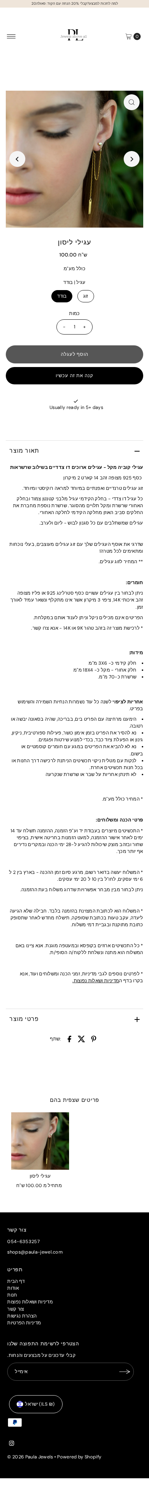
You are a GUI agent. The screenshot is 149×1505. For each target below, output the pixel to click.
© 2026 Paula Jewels (30, 1457)
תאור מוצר (24, 450)
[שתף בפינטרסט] (93, 1039)
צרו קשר (41, 628)
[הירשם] (125, 1372)
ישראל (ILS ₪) (40, 1404)
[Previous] (17, 159)
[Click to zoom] (132, 102)
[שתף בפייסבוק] (69, 1039)
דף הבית (16, 1281)
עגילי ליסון (40, 1176)
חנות (12, 1295)
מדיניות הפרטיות (24, 1323)
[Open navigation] (11, 36)
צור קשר (15, 1309)
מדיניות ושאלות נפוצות (96, 981)
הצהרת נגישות (22, 1316)
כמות (74, 313)
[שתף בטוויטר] (81, 1039)
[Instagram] (11, 1444)
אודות (13, 1288)
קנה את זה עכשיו (74, 375)
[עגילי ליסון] (40, 1141)
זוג (85, 296)
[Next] (132, 159)
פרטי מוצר (24, 1019)
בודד (62, 296)
